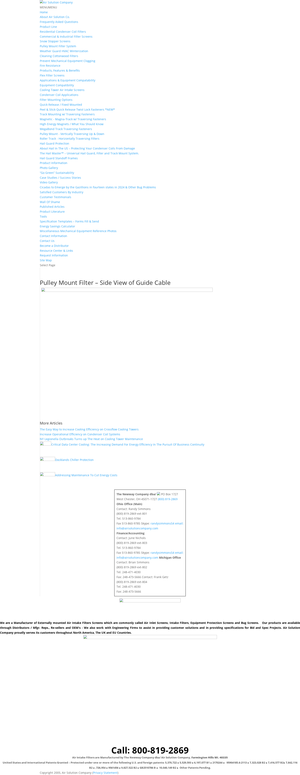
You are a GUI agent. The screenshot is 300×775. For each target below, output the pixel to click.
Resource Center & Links (56, 251)
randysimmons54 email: (167, 523)
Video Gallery (49, 182)
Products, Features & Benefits (60, 70)
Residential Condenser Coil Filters (63, 32)
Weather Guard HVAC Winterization (64, 51)
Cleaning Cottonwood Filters (59, 56)
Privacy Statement (105, 773)
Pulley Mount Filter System (58, 46)
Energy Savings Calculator (57, 226)
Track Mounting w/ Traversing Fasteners (67, 114)
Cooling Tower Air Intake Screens (62, 90)
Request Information (54, 255)
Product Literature (52, 211)
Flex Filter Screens (52, 75)
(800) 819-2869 (168, 499)
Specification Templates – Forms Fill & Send (69, 221)
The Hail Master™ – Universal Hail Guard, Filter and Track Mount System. (89, 153)
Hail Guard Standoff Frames (59, 158)
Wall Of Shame (50, 202)
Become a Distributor (54, 246)
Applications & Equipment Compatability (67, 80)
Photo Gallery (49, 168)
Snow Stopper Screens (55, 41)
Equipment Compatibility (57, 85)
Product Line (48, 27)
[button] (48, 7)
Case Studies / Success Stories (60, 178)
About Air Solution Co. (55, 17)
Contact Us (47, 241)
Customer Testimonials (55, 197)
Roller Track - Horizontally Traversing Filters (69, 138)
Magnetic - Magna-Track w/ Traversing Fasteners (73, 119)
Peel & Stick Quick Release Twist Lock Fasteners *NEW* (77, 109)
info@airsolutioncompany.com (137, 528)
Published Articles (52, 207)
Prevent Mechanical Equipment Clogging (67, 61)
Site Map (46, 260)
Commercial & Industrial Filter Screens (66, 36)
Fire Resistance (50, 65)
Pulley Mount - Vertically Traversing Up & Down (72, 134)
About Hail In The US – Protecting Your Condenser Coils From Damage (87, 148)
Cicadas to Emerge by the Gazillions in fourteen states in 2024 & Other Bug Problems (98, 187)
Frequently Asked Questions (59, 22)
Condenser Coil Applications (59, 95)
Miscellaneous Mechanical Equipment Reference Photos (78, 231)
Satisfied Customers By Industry (61, 192)
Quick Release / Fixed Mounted (61, 105)
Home (44, 12)
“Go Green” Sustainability (57, 173)
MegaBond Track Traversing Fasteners (66, 129)
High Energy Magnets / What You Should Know (71, 124)
